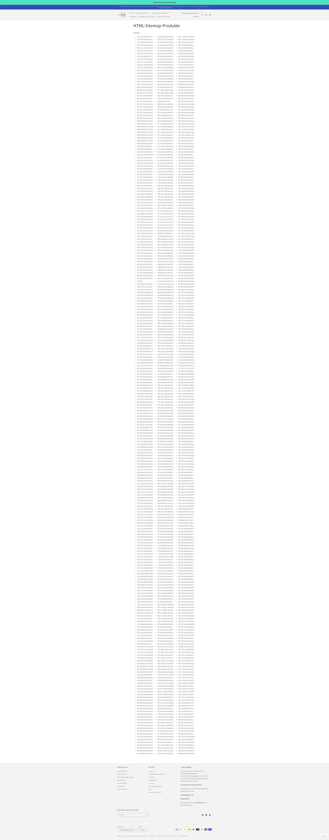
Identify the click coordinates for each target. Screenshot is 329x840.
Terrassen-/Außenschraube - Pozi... (148, 680)
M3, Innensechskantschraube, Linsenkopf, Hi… (151, 306)
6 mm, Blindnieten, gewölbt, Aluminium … (191, 348)
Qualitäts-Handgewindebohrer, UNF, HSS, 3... (171, 362)
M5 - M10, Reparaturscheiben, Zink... (148, 374)
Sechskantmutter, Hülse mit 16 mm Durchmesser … (194, 523)
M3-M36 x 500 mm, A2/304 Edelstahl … (190, 646)
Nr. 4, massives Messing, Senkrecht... (169, 132)
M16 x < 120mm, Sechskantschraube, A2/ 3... (171, 613)
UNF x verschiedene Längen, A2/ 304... (190, 663)
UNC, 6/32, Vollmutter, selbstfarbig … (148, 53)
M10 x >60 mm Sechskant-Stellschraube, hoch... (192, 334)
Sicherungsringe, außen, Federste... (148, 638)
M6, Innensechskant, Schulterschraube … (150, 405)
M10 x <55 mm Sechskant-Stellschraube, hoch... (151, 185)
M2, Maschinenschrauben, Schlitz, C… (169, 424)
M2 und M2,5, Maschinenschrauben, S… (190, 371)
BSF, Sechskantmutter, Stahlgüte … (148, 98)
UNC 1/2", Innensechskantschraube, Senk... (191, 315)
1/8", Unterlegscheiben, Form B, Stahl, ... (149, 36)
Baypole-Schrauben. (164, 101)
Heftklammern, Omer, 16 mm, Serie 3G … (170, 267)
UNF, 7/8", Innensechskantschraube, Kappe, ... (151, 568)
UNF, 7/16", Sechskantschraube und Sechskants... (173, 388)
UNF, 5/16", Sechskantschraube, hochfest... (150, 556)
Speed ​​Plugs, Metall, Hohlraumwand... (149, 599)
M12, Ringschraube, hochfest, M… (188, 121)
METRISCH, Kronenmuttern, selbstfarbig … (171, 230)
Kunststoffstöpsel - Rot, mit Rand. (147, 644)
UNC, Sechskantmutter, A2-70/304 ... (189, 441)
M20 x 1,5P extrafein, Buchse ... (187, 396)
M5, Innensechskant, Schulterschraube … (150, 385)
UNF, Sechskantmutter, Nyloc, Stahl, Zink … (150, 461)
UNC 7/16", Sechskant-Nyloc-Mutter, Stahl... (191, 135)
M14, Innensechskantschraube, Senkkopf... (191, 458)
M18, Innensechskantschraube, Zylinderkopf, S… (152, 261)
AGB (170, 836)
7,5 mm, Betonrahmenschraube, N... (148, 624)
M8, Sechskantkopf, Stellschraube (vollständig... (152, 421)
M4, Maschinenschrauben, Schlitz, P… (148, 697)
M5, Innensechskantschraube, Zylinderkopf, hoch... (153, 368)
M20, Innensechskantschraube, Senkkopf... (191, 452)
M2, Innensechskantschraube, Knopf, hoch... (192, 421)
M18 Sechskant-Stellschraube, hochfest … (191, 343)
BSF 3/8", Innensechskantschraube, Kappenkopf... (152, 112)
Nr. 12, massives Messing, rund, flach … (170, 163)
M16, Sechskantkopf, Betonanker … (189, 112)
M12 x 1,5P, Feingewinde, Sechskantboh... (150, 205)
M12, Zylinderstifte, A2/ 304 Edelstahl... (190, 708)
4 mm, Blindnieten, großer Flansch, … (169, 556)
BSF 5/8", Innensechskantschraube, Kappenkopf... (193, 292)
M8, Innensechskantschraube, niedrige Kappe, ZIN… (194, 610)
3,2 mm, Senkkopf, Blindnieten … (168, 562)
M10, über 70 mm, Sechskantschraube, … (170, 649)
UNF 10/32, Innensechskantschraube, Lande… (192, 466)
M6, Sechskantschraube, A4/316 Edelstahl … (171, 374)
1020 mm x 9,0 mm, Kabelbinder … (168, 714)
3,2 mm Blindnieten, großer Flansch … (169, 554)
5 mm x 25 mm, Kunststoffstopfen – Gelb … (150, 649)
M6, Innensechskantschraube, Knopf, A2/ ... (171, 585)
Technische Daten (122, 771)
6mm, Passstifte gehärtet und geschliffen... (191, 270)
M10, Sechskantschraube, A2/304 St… (148, 183)
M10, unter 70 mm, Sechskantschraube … (170, 646)
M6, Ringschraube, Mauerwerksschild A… (191, 87)
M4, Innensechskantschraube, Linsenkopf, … (172, 576)
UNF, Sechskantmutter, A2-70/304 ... (189, 438)
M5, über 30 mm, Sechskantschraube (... (170, 632)
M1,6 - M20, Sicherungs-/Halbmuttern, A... (170, 95)
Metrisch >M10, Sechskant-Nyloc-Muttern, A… (192, 329)
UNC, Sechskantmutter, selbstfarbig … (149, 497)
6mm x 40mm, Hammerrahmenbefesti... (170, 540)
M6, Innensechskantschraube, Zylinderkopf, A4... (152, 407)
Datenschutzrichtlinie (155, 792)
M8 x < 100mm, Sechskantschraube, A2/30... (191, 42)
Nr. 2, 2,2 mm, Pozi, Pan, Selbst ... (147, 483)
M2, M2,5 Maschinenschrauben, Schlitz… (190, 272)
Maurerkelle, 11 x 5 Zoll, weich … (168, 503)
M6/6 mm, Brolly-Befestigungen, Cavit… (170, 81)
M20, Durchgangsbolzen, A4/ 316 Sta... (190, 559)
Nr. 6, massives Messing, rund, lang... (169, 152)
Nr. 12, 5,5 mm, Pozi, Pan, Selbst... (168, 222)
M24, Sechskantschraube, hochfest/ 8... (170, 596)
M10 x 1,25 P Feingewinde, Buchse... (189, 388)
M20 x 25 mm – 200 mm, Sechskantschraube (150, 289)
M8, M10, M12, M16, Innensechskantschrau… (150, 416)
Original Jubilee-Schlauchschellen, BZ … (149, 157)
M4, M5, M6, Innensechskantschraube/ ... (170, 48)
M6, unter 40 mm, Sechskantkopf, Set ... (170, 635)
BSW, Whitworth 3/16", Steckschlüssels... (149, 126)
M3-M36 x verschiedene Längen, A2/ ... (190, 638)
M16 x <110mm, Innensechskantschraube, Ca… (151, 239)
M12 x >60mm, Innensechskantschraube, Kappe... (193, 641)
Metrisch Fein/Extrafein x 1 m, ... (188, 722)
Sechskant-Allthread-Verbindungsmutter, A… (192, 753)
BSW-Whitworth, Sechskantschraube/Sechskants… (173, 104)
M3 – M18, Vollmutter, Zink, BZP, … (147, 413)
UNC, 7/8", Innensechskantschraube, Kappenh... (152, 511)
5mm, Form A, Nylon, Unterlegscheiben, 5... (150, 50)
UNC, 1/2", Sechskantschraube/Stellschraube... (172, 194)
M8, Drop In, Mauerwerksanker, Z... (189, 495)
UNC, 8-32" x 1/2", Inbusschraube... (148, 514)
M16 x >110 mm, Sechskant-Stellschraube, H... (172, 483)
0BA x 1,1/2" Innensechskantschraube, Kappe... (151, 84)
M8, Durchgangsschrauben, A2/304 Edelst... (191, 56)
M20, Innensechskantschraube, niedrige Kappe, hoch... (175, 323)
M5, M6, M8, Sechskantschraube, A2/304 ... (150, 371)
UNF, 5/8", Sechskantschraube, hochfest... (171, 458)
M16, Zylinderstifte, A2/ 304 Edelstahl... (190, 711)
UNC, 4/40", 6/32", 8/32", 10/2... (146, 506)
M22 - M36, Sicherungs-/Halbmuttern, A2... (171, 98)
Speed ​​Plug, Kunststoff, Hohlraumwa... (149, 601)
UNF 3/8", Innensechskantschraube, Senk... (191, 618)
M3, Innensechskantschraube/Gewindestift (171, 53)
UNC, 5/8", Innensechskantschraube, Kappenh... (152, 509)
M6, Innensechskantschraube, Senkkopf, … (150, 315)
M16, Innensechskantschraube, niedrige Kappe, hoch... (174, 320)
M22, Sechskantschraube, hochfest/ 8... (190, 163)
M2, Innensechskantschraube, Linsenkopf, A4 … (172, 753)
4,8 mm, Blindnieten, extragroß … (168, 109)
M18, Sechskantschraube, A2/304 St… (169, 666)
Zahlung (151, 783)
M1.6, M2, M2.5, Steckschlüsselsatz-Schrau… (150, 630)
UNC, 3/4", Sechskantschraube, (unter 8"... (171, 509)
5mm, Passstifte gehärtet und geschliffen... (191, 267)
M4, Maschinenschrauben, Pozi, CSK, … (170, 42)
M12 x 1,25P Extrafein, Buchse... (187, 391)
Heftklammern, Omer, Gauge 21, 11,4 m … (170, 270)
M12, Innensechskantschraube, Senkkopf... (191, 444)
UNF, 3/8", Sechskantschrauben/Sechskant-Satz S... (173, 391)
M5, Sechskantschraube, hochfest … (148, 382)
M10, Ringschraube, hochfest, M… (188, 118)
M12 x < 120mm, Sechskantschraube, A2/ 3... (171, 607)
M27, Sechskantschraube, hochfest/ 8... (190, 171)
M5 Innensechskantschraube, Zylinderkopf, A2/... (173, 739)
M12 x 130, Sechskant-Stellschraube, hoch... (150, 219)
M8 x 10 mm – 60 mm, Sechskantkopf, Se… (150, 424)
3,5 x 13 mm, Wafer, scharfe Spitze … (148, 570)
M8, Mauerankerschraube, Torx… (188, 405)
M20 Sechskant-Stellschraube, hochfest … (150, 292)
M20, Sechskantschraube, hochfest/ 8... (190, 160)
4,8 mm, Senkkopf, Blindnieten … (168, 340)
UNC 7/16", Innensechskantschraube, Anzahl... (192, 312)
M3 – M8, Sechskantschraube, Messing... (149, 317)
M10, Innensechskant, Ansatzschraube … (149, 188)
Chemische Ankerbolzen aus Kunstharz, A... (150, 152)
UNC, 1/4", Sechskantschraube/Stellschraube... (172, 188)
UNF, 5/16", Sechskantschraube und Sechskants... (173, 393)
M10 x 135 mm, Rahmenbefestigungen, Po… (171, 728)
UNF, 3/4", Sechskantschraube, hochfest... (191, 301)
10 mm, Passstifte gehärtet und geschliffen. (191, 253)
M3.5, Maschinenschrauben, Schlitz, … (170, 433)
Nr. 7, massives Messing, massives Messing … (172, 135)
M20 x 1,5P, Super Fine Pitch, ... (167, 258)
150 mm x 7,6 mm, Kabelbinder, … (168, 683)
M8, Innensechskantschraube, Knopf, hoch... (171, 70)
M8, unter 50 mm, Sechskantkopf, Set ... (170, 641)
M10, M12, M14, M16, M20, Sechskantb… (149, 174)
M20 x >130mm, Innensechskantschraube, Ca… (192, 694)
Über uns (151, 771)
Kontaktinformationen (183, 836)
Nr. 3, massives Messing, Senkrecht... (169, 126)
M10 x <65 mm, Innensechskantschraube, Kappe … (152, 166)
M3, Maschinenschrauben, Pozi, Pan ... (149, 719)
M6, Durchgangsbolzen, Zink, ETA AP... (190, 76)
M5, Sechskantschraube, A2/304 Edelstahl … (171, 599)
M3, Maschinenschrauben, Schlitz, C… (149, 708)
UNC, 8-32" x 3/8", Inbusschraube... (148, 520)
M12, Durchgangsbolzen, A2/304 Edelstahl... (191, 50)
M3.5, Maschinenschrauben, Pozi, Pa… (149, 753)
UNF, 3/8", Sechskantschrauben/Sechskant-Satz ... (152, 551)
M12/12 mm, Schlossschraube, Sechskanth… (150, 613)
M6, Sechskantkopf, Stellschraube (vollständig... (152, 402)
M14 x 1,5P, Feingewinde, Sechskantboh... (170, 256)
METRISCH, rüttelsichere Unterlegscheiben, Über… (173, 233)
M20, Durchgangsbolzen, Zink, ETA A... (169, 118)
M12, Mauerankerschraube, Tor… (188, 410)
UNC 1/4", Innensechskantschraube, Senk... (191, 166)
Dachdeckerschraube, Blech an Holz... (148, 475)
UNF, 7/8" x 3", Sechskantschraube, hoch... (150, 62)
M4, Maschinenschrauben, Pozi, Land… (149, 728)
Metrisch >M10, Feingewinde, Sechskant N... (191, 152)
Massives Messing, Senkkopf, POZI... (169, 166)
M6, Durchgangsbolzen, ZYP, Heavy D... (190, 562)
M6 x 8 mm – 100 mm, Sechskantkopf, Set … (150, 399)
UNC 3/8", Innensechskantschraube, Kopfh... (150, 503)
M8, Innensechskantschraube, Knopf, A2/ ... (171, 587)
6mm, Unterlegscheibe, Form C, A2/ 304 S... (150, 56)
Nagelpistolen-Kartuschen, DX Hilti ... (169, 264)
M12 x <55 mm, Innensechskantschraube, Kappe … (152, 202)
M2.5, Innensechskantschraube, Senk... (149, 267)
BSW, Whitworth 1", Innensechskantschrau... (150, 123)
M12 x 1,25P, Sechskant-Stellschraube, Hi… (171, 247)
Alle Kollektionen (122, 783)
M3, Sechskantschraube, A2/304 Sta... (148, 334)
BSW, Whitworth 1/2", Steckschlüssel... (149, 118)
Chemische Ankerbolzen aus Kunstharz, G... (150, 146)
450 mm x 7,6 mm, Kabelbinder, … (168, 703)
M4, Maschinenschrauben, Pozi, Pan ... (149, 725)
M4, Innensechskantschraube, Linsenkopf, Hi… (151, 340)
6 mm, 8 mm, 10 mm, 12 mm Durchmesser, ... (171, 284)
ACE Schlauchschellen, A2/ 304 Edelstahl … (171, 514)
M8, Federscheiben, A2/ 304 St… (147, 430)
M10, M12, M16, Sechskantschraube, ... (148, 180)
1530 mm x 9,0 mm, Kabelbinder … (168, 719)
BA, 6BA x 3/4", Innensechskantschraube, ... (150, 93)
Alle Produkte (121, 786)
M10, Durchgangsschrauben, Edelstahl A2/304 (192, 53)
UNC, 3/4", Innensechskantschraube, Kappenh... (193, 295)
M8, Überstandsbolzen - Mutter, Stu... (189, 472)
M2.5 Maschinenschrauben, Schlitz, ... (169, 450)
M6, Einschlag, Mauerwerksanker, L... (189, 81)
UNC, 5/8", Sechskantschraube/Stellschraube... (172, 191)
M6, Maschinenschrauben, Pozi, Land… (149, 733)
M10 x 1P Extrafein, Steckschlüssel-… (189, 385)
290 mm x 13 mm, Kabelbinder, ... (168, 691)
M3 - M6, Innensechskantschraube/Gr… (149, 641)
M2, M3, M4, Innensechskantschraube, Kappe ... (151, 284)
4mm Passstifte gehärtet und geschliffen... (191, 261)
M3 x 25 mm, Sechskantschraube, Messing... (171, 472)
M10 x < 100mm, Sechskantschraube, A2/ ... (171, 205)
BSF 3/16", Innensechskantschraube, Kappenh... (152, 107)
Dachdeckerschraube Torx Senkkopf (169, 87)
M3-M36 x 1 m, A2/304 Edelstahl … (188, 644)
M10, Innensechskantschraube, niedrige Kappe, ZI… (194, 613)
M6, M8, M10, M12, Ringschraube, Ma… (169, 84)
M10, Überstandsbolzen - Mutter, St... (189, 475)
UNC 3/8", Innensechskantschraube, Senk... (191, 309)
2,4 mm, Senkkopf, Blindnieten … (188, 354)
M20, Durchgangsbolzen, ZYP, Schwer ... (190, 573)
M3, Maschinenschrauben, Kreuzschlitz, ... (150, 739)
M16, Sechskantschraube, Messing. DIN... (170, 497)
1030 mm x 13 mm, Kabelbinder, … (168, 717)
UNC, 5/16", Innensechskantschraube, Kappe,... (172, 354)
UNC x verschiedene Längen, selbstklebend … (172, 745)
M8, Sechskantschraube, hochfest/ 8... (190, 143)
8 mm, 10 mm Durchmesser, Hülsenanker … (191, 64)
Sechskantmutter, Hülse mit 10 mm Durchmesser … (194, 517)
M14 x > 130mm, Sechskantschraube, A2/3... (171, 610)
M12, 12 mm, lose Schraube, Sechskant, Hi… (191, 129)
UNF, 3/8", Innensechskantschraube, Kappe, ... (151, 548)
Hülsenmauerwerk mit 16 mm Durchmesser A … (192, 514)
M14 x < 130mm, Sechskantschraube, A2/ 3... (171, 208)
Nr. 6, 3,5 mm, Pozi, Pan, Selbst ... (168, 213)
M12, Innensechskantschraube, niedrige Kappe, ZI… (194, 615)
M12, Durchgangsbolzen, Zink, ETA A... (190, 93)
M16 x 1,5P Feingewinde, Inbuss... (168, 346)
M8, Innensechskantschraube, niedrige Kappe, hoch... (174, 312)
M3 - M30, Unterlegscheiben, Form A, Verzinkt (151, 270)
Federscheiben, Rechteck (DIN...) (147, 343)
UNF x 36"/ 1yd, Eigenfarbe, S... (187, 655)
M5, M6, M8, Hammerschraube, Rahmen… (170, 528)
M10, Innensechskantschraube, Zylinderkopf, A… (152, 76)
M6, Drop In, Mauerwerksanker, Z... (147, 154)
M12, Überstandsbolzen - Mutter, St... (189, 478)
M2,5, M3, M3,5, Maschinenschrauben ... (170, 39)
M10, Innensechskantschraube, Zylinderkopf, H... (152, 168)
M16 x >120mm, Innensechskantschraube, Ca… (192, 686)
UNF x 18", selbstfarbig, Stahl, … (188, 745)
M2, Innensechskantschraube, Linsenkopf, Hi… (151, 160)
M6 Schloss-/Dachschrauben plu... (168, 677)
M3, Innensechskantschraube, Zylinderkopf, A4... (193, 222)
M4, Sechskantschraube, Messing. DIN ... (170, 475)
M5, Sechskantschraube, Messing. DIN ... (170, 478)
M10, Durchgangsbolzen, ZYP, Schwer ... (190, 565)
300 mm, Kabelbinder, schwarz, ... (168, 694)
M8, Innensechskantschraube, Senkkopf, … (191, 450)
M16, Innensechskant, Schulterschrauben (149, 250)
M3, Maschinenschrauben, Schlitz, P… (148, 694)
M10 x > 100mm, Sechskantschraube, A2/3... (171, 604)
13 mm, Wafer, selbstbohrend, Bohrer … (170, 183)
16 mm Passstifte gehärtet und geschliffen (191, 256)
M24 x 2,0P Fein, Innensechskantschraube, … (192, 399)
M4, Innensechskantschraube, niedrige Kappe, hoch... (153, 627)
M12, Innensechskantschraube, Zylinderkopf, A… (152, 78)
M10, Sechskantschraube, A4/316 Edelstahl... (171, 379)
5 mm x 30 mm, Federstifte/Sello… (147, 590)
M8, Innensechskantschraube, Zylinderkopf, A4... (193, 242)
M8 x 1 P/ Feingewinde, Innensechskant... (149, 436)
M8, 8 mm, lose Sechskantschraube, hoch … (191, 123)
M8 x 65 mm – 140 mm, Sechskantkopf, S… (191, 340)
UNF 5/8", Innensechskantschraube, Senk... (191, 627)
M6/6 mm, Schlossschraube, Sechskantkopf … (151, 618)
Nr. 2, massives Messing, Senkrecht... (169, 123)
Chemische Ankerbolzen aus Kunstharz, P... (150, 149)
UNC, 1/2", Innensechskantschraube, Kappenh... (152, 495)
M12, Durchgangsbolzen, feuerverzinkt (190, 540)
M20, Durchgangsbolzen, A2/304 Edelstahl (191, 542)
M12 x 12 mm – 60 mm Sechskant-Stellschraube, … (152, 211)
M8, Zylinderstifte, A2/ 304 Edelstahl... (190, 703)
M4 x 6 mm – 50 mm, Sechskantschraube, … (150, 354)
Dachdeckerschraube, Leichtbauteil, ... (149, 478)
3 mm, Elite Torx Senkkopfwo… (146, 486)
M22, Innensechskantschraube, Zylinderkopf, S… (152, 295)
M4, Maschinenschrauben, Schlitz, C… (149, 711)
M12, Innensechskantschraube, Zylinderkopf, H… (173, 112)
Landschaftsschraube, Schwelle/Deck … (149, 683)
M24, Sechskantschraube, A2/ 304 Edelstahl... (172, 624)
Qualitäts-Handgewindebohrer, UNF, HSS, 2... (171, 360)
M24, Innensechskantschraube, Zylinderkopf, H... (152, 298)
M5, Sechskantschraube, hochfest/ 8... (190, 154)
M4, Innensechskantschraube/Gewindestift (171, 56)
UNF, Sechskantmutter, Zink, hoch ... (148, 531)
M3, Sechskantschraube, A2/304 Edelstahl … (171, 579)
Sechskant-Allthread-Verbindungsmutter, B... (192, 750)
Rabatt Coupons (121, 774)
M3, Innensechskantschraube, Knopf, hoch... (150, 391)
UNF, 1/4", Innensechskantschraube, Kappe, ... (172, 371)
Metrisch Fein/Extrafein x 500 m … (188, 719)
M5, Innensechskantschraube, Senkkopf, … (191, 436)
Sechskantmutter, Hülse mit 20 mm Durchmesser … (194, 525)
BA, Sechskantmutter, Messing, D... (168, 365)
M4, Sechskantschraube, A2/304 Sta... (169, 627)
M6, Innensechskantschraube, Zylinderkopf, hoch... (194, 230)
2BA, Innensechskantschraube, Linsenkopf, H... (151, 87)
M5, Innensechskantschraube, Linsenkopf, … (172, 582)
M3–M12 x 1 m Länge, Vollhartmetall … (190, 728)
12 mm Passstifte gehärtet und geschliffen (191, 250)
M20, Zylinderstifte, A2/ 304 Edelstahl (189, 714)
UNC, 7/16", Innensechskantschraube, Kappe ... (151, 59)
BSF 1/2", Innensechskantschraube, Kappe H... (151, 95)
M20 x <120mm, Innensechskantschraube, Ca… (151, 286)
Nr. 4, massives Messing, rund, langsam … (170, 149)
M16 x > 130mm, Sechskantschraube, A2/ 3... (171, 615)
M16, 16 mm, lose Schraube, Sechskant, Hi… (191, 132)
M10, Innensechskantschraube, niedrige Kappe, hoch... (174, 315)
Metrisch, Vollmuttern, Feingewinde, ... (149, 163)
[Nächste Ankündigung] (211, 7)
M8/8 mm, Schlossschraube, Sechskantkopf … (151, 615)
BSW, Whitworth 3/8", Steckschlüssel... (149, 132)
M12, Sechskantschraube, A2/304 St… (148, 208)
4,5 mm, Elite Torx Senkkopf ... (167, 174)
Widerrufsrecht (152, 836)
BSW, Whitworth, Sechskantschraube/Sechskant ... (173, 421)
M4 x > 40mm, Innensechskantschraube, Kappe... (152, 303)
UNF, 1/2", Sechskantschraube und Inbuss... (171, 385)
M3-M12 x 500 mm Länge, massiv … (189, 725)
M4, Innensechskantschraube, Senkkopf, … (191, 433)
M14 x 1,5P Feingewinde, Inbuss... (168, 343)
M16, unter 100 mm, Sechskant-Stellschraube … (172, 660)
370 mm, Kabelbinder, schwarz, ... (168, 697)
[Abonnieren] (146, 815)
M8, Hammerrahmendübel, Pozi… (168, 537)
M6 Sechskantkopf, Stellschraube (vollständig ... (172, 486)
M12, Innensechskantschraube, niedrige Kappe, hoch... (174, 317)
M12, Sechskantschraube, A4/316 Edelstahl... (171, 382)
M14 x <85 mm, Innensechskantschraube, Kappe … (152, 222)
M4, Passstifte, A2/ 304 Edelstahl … (148, 666)
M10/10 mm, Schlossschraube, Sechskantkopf (151, 610)
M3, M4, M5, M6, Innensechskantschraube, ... (151, 309)
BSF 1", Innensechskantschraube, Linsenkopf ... (151, 104)
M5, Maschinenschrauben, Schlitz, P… (148, 700)
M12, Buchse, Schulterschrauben (147, 213)
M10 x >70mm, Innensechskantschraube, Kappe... (193, 680)
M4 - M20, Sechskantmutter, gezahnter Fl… (171, 73)
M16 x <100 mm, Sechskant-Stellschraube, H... (151, 247)
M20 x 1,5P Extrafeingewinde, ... (167, 348)
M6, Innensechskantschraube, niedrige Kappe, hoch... (174, 309)
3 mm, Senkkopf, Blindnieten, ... (188, 357)
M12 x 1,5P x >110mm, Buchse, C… (188, 700)
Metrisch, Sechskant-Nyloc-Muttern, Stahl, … (151, 331)
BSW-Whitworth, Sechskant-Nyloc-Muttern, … (151, 455)
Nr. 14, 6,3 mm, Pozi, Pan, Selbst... (168, 225)
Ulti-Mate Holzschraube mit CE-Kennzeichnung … (193, 748)
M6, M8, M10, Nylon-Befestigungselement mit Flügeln (153, 660)
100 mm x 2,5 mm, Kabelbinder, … (168, 674)
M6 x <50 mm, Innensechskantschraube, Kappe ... (193, 228)
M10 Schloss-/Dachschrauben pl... (168, 725)
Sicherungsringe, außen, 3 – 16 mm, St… (170, 303)
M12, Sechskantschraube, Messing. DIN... (170, 495)
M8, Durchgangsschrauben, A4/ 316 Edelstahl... (192, 548)
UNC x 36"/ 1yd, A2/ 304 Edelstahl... (168, 748)
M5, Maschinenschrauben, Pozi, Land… (149, 731)
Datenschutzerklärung (162, 836)
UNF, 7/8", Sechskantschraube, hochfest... (191, 303)
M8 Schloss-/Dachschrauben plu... (168, 722)
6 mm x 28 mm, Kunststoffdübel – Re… (149, 655)
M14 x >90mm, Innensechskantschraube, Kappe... (193, 683)
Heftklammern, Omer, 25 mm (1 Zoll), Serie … (171, 272)
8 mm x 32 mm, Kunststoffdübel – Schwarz (150, 646)
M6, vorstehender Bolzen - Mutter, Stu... (190, 62)
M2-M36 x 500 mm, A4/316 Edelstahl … (190, 635)
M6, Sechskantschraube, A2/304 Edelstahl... (171, 601)
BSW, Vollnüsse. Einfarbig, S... (146, 143)
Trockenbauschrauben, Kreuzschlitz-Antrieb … (172, 568)
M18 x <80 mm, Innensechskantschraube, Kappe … (193, 688)
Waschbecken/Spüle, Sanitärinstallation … (171, 275)
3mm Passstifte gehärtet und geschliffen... (191, 264)
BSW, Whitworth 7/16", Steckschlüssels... (149, 140)
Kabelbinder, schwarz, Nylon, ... (167, 523)
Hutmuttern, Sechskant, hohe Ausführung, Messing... (153, 348)
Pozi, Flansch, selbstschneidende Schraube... (151, 450)
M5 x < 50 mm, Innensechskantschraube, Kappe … (152, 365)
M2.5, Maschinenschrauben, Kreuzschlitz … (150, 717)
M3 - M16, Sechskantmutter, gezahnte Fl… (150, 360)
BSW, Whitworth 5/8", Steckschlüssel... (149, 138)
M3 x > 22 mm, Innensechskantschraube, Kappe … (193, 672)
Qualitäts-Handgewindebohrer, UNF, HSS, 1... (151, 537)
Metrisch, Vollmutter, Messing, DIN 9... (148, 275)
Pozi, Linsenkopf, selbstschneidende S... (149, 441)
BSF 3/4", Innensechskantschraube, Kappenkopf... (152, 109)
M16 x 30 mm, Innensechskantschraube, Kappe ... (152, 258)
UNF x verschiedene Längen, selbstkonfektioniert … (194, 652)
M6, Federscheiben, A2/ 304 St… (147, 410)
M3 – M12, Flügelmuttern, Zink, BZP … (149, 329)
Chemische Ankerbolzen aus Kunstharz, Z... (191, 202)
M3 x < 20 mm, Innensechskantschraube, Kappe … (193, 669)
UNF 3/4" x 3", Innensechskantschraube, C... (191, 630)
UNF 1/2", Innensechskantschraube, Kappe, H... (151, 525)
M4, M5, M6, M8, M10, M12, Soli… (188, 731)
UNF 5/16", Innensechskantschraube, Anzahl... (192, 461)
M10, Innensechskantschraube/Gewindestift (171, 466)
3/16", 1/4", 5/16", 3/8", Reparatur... (147, 469)
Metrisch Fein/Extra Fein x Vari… (188, 717)
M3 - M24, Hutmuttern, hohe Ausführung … (150, 39)
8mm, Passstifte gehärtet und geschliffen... (191, 258)
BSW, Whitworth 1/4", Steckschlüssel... (149, 121)
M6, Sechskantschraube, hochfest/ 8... (190, 140)
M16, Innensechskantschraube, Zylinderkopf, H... (173, 326)
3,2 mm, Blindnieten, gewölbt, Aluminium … (171, 545)
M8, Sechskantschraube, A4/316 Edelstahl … (171, 376)
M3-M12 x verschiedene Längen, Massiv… (170, 742)
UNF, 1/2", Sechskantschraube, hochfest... (150, 528)
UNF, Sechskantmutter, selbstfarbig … (148, 534)
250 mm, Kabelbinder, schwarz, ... (168, 688)
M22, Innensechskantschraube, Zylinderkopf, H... (173, 337)
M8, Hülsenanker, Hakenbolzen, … (189, 67)
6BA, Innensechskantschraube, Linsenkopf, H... (172, 250)
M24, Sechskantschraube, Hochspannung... (150, 301)
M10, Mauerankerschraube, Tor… (188, 407)
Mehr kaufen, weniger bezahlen (126, 777)
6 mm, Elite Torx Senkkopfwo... (167, 180)
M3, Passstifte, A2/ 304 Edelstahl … (148, 663)
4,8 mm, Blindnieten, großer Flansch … (170, 559)
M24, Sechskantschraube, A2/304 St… (169, 672)
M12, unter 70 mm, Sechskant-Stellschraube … (172, 652)
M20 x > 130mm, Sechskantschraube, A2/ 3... (171, 621)
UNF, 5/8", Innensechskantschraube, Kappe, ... (151, 559)
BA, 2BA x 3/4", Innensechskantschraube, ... (150, 90)
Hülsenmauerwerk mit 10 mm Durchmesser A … (192, 509)
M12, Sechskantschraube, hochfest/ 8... (190, 146)
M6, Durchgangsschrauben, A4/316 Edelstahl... (192, 545)
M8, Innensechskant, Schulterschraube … (150, 427)
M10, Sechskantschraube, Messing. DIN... (170, 492)
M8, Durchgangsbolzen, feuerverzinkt (189, 534)
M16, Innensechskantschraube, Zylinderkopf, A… (152, 81)
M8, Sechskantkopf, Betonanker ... (188, 98)
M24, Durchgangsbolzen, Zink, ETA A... (190, 45)
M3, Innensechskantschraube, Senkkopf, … (191, 430)
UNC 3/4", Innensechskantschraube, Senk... (191, 320)
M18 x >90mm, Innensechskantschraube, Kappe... (193, 691)
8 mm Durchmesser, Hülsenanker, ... (189, 70)
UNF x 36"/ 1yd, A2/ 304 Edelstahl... (189, 660)
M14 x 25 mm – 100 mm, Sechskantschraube (150, 230)
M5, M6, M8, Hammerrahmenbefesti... (148, 464)
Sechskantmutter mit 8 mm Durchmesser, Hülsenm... (153, 621)
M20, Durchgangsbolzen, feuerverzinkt (190, 531)
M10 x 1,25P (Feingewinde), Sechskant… (170, 242)
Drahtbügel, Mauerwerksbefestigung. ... (190, 84)
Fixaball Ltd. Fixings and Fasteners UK (129, 836)
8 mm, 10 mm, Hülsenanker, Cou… (168, 278)
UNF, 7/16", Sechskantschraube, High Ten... (150, 565)
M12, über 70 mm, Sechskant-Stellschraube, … (172, 655)
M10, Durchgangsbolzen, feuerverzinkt (190, 528)
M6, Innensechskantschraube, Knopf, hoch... (171, 67)
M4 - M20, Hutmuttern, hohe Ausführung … (150, 351)
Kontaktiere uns (121, 780)
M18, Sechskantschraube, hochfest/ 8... (190, 197)
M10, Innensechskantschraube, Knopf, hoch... (192, 416)
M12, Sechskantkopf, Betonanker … (189, 109)
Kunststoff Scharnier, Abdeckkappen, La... (171, 410)
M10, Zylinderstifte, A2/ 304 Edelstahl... (190, 705)
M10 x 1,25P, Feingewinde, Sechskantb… (149, 194)
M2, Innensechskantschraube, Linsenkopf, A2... (192, 360)
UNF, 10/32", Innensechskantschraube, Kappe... (151, 542)
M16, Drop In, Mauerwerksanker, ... (188, 492)
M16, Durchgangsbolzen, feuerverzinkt (190, 537)
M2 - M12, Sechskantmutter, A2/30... (148, 278)
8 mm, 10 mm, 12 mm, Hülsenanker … (169, 281)
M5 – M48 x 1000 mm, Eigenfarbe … (148, 438)
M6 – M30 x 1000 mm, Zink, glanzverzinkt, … (191, 233)
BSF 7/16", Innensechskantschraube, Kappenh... (172, 419)
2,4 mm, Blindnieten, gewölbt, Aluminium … (171, 542)
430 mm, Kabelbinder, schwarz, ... (168, 700)
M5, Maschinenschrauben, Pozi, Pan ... (149, 722)
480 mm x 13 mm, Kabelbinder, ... (168, 705)
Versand (174, 836)
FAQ (150, 789)
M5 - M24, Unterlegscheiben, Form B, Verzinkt (192, 275)
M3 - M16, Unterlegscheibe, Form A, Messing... (151, 323)
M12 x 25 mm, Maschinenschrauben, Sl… (170, 447)
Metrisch (139, 281)
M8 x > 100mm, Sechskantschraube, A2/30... (191, 39)
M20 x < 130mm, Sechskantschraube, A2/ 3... (171, 618)
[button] (139, 13)
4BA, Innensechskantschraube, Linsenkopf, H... (151, 607)
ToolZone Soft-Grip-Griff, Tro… (167, 731)
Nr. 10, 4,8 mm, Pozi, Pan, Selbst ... (168, 219)
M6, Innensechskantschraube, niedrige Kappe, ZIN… (194, 607)
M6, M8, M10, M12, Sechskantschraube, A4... (150, 396)
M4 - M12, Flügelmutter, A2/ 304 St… (148, 346)
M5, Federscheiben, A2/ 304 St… (147, 388)
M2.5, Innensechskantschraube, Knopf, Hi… (191, 424)
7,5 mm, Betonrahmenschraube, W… (148, 604)
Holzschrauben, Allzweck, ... (145, 489)
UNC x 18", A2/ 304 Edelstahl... (187, 736)
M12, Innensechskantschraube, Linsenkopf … (172, 593)
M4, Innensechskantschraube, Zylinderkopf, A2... (173, 736)
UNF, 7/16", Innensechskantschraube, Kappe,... (151, 562)
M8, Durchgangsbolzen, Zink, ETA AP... (169, 121)
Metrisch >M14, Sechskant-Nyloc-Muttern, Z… (151, 228)
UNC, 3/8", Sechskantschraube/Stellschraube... (172, 199)
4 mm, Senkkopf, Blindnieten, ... (167, 565)
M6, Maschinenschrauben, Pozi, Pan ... (149, 703)
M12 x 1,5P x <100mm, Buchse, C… (188, 697)
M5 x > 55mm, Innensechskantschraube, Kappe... (193, 674)
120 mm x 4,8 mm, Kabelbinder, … (168, 686)
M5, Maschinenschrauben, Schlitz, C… (149, 714)
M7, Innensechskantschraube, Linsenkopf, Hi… (192, 413)
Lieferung (151, 777)
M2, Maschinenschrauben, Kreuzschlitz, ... (150, 742)
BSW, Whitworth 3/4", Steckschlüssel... (149, 129)
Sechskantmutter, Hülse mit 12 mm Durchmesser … (194, 520)
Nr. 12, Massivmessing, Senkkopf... (168, 160)
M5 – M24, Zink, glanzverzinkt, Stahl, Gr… (170, 59)
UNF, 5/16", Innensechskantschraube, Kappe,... (151, 554)
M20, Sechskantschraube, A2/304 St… (169, 669)
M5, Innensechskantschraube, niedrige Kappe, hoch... (174, 306)
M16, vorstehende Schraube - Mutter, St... (190, 480)
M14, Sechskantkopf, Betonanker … (189, 402)
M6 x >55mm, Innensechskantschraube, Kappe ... (193, 469)
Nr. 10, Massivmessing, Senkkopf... (168, 140)
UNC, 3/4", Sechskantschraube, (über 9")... (191, 149)
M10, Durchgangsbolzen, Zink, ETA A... (190, 78)
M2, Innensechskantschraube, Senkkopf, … (191, 427)
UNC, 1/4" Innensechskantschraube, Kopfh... (171, 461)
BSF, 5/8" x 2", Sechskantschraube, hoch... (150, 48)
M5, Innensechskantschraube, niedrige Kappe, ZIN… (194, 604)
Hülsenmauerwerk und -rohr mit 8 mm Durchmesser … (195, 73)
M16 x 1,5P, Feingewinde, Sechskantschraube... (172, 253)
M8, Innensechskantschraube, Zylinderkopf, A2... (193, 239)
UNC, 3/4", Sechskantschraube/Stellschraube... (172, 469)
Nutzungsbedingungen (155, 786)
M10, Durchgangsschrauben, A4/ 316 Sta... (191, 551)
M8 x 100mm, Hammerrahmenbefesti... (149, 466)
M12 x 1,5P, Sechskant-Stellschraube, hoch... (171, 427)
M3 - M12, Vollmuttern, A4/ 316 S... (147, 320)
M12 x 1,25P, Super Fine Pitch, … (167, 244)
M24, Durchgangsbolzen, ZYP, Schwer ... (190, 576)
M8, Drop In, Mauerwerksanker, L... (188, 483)
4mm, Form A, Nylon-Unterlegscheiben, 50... (150, 45)
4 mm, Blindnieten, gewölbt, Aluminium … (150, 576)
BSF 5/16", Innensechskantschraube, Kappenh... (152, 115)
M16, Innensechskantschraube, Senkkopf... (191, 455)
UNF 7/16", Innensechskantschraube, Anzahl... (192, 621)
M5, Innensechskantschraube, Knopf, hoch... (171, 64)
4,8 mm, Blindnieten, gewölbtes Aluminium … (172, 548)
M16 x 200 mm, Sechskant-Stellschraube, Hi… (151, 256)
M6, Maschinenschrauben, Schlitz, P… (148, 705)
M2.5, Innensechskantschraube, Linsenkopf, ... (192, 331)
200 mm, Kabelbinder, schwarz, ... (168, 680)
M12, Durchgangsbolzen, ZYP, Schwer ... (190, 568)
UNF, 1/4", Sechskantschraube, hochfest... (150, 540)
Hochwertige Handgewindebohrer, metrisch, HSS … (173, 286)
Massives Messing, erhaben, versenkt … (170, 261)
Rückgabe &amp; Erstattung (156, 774)
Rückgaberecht (153, 780)
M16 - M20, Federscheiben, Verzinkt (148, 242)
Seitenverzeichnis (122, 789)
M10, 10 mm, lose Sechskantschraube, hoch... (192, 126)
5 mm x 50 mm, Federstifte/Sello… (147, 593)
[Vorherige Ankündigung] (118, 7)
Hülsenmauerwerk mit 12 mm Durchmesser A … (192, 511)
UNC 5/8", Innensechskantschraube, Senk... (191, 317)
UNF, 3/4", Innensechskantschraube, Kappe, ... (151, 545)
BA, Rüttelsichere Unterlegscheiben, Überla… (172, 236)
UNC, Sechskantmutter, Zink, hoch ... (148, 500)
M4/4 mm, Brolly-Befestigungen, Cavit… (149, 582)
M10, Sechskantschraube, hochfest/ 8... (190, 138)
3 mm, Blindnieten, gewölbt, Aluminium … (150, 579)
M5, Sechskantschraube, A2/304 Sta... (148, 379)
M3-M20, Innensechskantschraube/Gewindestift (152, 480)
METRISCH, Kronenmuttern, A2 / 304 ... (190, 351)
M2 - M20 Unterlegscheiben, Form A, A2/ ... (150, 272)
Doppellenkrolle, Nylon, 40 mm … (168, 500)
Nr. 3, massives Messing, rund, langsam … (170, 146)
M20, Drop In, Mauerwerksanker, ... (188, 506)
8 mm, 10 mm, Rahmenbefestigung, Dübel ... (150, 596)
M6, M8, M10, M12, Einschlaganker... (169, 76)
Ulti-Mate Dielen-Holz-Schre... (187, 216)
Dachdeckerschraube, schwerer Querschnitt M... (151, 472)
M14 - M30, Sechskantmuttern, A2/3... (189, 326)
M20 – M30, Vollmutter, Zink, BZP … (189, 323)
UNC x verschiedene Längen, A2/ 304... (190, 658)
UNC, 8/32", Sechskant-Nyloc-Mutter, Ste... (150, 67)
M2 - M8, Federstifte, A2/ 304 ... (146, 635)
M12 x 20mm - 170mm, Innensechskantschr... (192, 219)
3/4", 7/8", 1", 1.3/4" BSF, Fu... (187, 368)
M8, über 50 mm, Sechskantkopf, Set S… (170, 644)
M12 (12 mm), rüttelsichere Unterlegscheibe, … (151, 199)
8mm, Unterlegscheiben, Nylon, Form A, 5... (150, 70)
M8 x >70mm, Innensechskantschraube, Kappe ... (193, 677)
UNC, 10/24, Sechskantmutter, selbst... (149, 523)
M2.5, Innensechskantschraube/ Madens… (150, 632)
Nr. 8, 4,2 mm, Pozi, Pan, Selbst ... (168, 216)
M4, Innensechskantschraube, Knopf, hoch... (171, 62)
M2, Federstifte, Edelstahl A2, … (167, 202)
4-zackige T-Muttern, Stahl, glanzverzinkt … (191, 362)
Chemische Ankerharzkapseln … (168, 93)
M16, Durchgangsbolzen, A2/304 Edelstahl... (191, 48)
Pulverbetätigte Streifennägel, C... (168, 551)
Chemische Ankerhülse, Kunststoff (168, 228)
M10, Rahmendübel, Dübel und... (147, 433)
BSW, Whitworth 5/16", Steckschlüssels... (149, 135)
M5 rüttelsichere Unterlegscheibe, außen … (150, 362)
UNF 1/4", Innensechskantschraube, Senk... (191, 464)
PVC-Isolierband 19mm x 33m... (187, 365)
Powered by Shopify (142, 836)
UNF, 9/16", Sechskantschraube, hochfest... (191, 298)
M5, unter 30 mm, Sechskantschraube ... (170, 630)
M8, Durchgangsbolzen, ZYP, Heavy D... (190, 570)
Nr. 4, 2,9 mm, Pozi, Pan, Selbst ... (168, 211)
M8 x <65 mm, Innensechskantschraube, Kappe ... (193, 247)
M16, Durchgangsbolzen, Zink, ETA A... (169, 115)
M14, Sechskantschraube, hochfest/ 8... (170, 239)
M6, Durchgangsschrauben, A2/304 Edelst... (191, 59)
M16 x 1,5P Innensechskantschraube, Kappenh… (152, 253)
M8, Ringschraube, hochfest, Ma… (188, 115)
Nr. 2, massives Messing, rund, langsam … (170, 143)
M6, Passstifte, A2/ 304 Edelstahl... (147, 672)
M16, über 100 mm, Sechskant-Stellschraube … (172, 663)
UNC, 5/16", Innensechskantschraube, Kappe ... (172, 351)
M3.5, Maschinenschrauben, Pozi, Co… (149, 736)
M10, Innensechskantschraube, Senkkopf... (191, 447)
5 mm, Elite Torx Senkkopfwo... (167, 177)
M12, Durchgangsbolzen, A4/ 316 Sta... (190, 554)
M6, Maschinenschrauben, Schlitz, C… (169, 441)
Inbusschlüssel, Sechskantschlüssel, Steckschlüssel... (153, 73)
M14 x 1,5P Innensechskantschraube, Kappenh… (152, 236)
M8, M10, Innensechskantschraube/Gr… (149, 688)
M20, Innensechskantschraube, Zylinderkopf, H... (173, 334)
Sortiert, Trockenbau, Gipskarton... (147, 686)
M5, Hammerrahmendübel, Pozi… (168, 531)
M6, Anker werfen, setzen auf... (187, 90)
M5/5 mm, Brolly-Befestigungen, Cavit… (170, 78)
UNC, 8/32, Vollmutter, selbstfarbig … (148, 64)
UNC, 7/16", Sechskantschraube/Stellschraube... (172, 197)
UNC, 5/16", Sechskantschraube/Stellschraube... (172, 405)
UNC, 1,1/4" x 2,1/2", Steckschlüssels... (148, 492)
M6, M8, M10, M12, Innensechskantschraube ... (151, 393)
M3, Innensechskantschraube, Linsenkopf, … (172, 573)
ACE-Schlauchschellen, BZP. (166, 517)
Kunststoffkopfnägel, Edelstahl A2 (147, 573)
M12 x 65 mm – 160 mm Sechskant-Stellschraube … (194, 337)
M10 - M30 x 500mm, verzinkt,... (187, 632)
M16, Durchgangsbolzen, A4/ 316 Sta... (190, 556)
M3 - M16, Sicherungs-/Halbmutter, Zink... (150, 171)
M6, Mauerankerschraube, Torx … (188, 95)
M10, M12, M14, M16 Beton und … (147, 197)
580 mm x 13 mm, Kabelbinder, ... (168, 711)
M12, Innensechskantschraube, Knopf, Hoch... (192, 419)
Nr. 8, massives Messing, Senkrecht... (169, 138)
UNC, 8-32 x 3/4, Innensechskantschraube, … (151, 517)
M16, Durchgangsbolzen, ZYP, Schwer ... (190, 579)
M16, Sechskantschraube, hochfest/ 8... (170, 368)
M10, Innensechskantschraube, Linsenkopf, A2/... (173, 590)
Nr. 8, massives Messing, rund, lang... (169, 154)
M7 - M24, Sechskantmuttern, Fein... (148, 419)
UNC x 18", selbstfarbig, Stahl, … (188, 739)
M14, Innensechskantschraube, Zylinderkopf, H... (152, 225)
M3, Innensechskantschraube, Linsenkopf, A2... (172, 733)
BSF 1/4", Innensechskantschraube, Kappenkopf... (152, 101)
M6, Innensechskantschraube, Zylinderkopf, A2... (193, 225)
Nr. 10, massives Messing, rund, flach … (170, 157)
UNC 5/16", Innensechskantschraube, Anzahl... (192, 306)
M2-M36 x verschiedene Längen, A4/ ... (190, 733)
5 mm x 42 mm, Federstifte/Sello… (168, 570)
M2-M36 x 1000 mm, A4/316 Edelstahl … (170, 750)
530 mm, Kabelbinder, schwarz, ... (168, 708)
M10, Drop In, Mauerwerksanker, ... (188, 486)
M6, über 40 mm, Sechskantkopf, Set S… (170, 638)
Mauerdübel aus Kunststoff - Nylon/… (148, 658)
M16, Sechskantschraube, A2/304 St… (148, 244)
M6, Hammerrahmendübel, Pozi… (168, 534)
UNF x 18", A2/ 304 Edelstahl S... (188, 742)
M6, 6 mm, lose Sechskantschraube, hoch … (191, 101)
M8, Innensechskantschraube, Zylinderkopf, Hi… (193, 244)
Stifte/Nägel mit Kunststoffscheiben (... (149, 585)
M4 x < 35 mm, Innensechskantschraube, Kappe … (152, 337)
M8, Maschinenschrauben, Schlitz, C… (169, 444)
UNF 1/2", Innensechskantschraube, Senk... (191, 624)
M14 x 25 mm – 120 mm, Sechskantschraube (171, 658)
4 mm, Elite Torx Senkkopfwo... (167, 171)
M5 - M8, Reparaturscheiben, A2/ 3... (148, 376)
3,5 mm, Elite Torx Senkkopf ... (167, 168)
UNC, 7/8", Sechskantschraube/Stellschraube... (172, 185)
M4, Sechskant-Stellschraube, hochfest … (150, 357)
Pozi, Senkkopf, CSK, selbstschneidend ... (150, 42)
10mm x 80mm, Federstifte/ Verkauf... (148, 587)
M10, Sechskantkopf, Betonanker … (189, 107)
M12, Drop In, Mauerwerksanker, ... (188, 489)
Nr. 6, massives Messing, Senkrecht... (169, 129)
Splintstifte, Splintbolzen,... (145, 677)
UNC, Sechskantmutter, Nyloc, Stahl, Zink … (150, 458)
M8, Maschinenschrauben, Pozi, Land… (149, 745)
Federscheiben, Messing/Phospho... (148, 326)
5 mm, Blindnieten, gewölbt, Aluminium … (191, 346)
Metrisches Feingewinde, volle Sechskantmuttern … (174, 107)
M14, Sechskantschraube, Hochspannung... (150, 233)
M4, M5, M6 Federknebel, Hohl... (147, 674)
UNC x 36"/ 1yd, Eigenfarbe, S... (187, 649)
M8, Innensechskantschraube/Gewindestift (171, 464)
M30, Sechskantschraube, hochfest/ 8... (190, 174)
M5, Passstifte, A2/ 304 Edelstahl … (148, 669)
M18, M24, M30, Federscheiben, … (147, 264)
